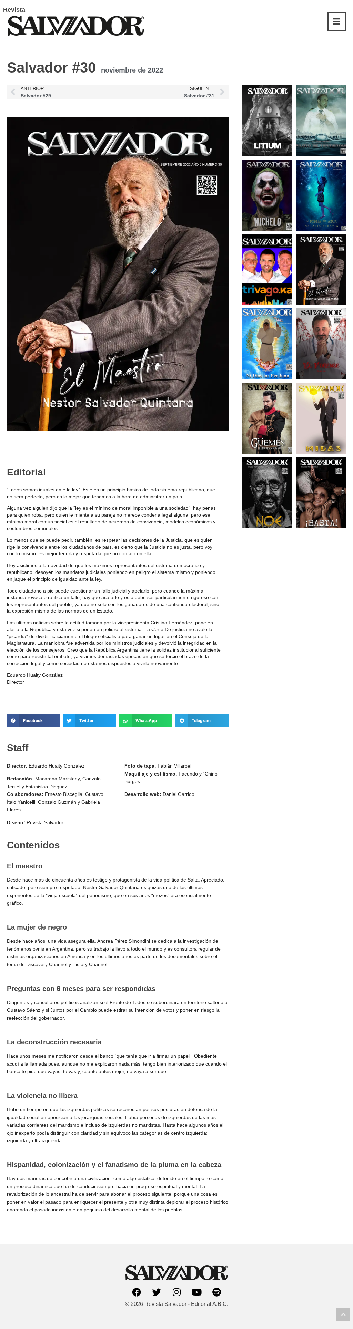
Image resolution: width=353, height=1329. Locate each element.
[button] (33, 720)
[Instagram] (176, 1292)
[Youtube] (196, 1292)
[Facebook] (136, 1292)
